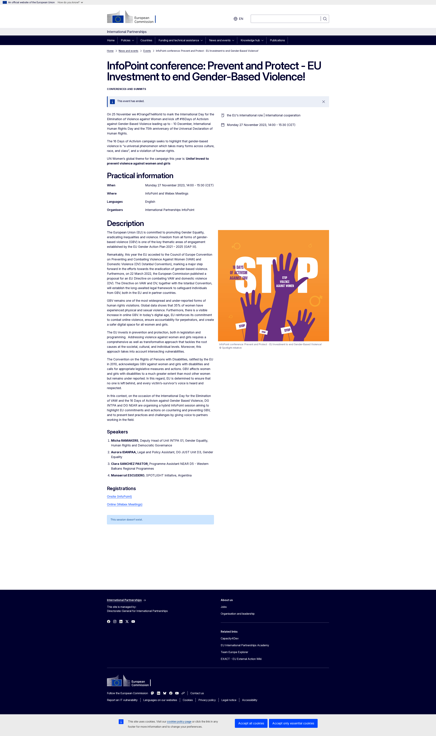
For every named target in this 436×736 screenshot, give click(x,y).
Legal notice (228, 700)
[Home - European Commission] (134, 17)
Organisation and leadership (238, 613)
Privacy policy (207, 700)
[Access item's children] (134, 40)
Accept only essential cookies (293, 723)
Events (147, 50)
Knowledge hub (250, 40)
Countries (146, 40)
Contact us (197, 693)
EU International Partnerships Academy (245, 645)
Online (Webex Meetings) (124, 504)
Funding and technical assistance (179, 40)
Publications (277, 40)
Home (111, 40)
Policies (125, 40)
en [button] (241, 18)
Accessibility (249, 700)
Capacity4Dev (230, 638)
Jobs (224, 607)
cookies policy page (179, 721)
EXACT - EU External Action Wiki (241, 659)
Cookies (188, 700)
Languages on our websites (160, 700)
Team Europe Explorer (234, 652)
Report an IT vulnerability (122, 700)
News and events (220, 40)
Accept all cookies (251, 723)
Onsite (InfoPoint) (119, 496)
